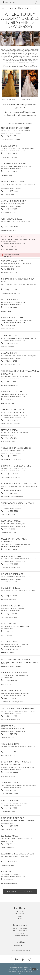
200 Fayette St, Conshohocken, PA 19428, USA (17, 838)
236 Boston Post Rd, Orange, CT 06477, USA (16, 577)
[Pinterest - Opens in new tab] (23, 959)
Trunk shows (20, 913)
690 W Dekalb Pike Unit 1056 (10, 874)
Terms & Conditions (20, 931)
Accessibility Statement (20, 936)
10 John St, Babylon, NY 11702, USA (13, 451)
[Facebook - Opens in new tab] (11, 959)
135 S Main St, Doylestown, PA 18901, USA (15, 626)
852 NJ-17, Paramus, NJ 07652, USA (12, 204)
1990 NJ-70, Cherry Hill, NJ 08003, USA (14, 729)
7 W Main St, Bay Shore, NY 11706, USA (14, 468)
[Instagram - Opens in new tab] (17, 959)
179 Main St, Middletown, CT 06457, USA (14, 856)
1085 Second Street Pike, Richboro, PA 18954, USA (18, 590)
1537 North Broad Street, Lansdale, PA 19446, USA (18, 711)
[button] (3, 8)
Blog (20, 918)
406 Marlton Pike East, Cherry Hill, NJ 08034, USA (18, 785)
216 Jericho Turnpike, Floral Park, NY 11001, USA (17, 264)
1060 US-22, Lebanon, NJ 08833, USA (13, 506)
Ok (34, 969)
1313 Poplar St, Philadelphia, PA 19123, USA (15, 803)
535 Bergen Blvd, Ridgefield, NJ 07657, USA (15, 130)
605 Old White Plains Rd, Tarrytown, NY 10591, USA (18, 284)
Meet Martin (20, 916)
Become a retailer (20, 945)
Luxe (23, 151)
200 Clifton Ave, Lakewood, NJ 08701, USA (15, 544)
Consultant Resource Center (20, 950)
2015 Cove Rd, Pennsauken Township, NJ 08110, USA (18, 746)
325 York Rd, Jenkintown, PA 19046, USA (14, 675)
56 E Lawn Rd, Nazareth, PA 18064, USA (14, 608)
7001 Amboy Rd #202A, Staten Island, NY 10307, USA (18, 356)
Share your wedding (20, 928)
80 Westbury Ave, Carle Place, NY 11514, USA (16, 320)
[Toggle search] (36, 2)
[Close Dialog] (37, 969)
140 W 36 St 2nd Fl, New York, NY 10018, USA (16, 166)
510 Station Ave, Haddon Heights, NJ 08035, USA (17, 821)
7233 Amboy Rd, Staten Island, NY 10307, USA (16, 376)
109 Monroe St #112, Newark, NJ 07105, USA (15, 221)
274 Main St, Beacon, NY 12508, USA (13, 524)
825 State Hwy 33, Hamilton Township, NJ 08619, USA (19, 559)
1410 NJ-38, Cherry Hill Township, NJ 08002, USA (17, 767)
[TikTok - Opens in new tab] (29, 959)
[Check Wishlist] (36, 8)
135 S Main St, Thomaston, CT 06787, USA (15, 644)
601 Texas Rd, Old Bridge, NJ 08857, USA (14, 433)
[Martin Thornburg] (20, 8)
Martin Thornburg (15, 133)
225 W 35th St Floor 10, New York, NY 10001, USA (17, 148)
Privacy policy (20, 933)
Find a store (20, 911)
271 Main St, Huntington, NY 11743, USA (14, 415)
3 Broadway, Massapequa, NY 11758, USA (14, 394)
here (20, 973)
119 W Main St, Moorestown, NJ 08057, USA (15, 693)
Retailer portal (20, 948)
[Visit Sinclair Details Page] (10, 83)
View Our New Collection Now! (20, 891)
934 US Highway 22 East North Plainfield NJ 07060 (18, 338)
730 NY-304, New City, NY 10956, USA (13, 302)
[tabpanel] (10, 85)
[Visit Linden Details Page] (29, 83)
